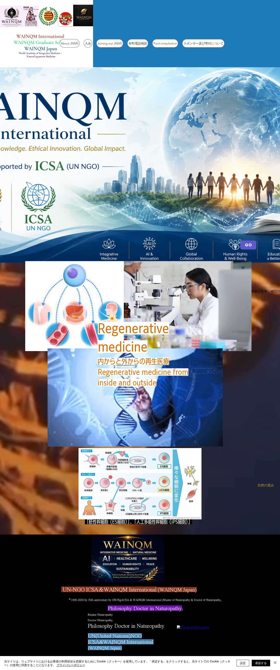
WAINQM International (40, 36)
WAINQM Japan (40, 49)
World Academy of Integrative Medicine (39, 53)
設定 (243, 663)
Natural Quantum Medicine (40, 56)
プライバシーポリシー (71, 665)
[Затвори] (275, 663)
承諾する (261, 663)
